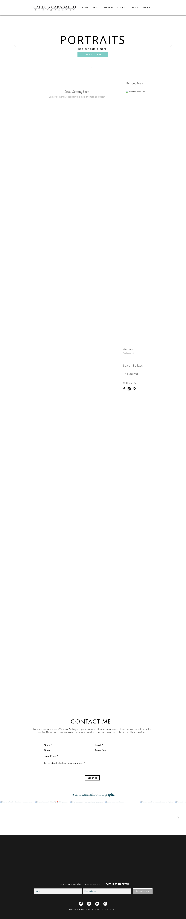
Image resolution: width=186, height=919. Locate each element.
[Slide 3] (94, 67)
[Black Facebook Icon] (124, 389)
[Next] (171, 45)
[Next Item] (178, 817)
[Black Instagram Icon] (129, 389)
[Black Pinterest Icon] (134, 389)
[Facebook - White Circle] (81, 904)
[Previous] (15, 45)
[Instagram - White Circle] (89, 904)
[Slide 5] (91, 67)
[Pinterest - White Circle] (105, 904)
